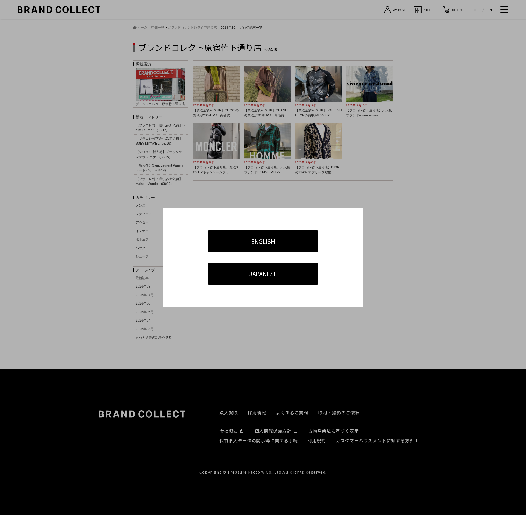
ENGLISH (263, 241)
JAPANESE (263, 274)
